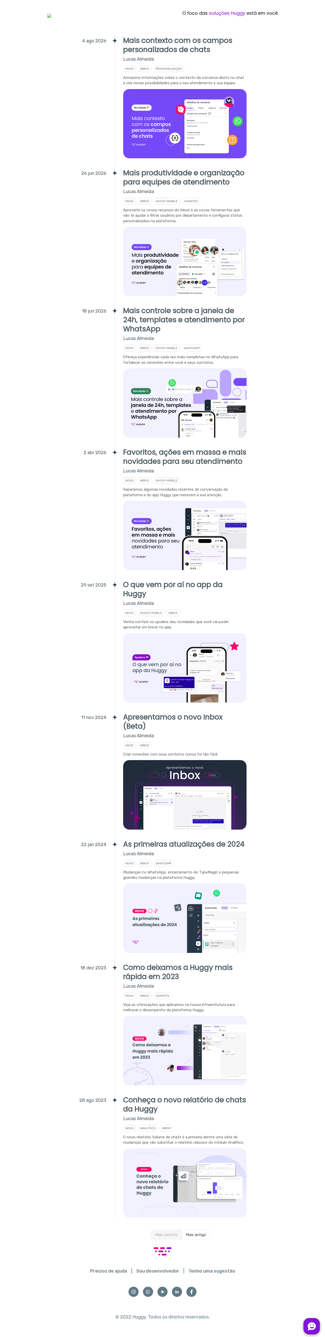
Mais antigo (196, 1234)
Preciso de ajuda (108, 1271)
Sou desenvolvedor (157, 1271)
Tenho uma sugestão (211, 1271)
